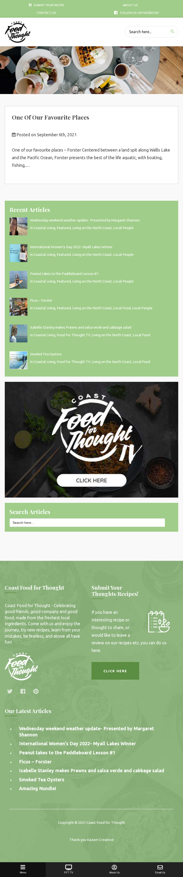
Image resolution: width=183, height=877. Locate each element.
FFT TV (68, 872)
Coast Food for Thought (105, 822)
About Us (130, 5)
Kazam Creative (100, 840)
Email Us (160, 872)
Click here (115, 671)
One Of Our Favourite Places (50, 117)
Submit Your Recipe (49, 5)
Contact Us (46, 12)
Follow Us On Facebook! (139, 12)
